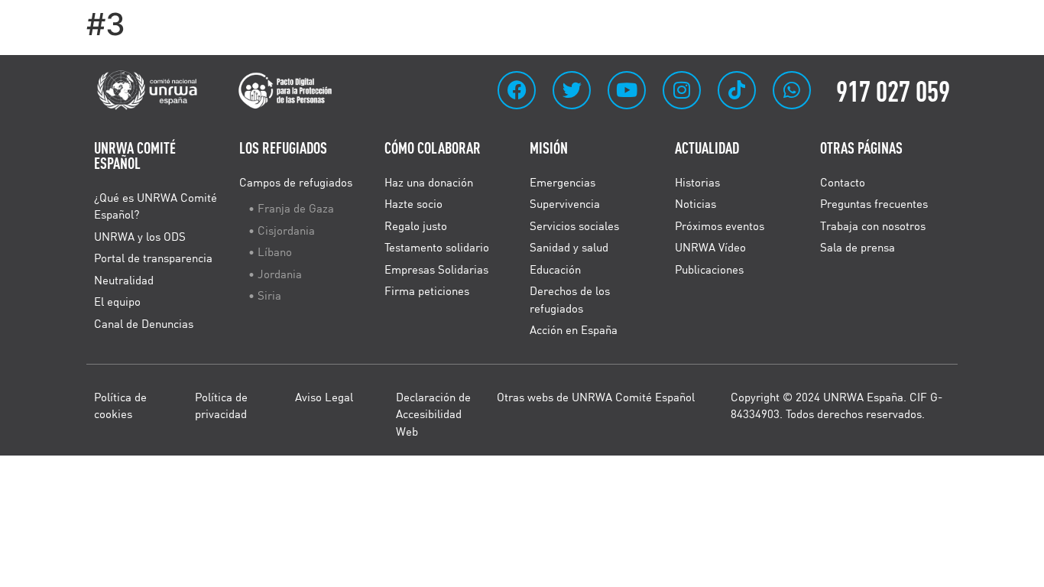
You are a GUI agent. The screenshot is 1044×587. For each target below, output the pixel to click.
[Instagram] (682, 90)
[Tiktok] (737, 90)
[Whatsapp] (792, 90)
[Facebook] (517, 90)
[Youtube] (627, 90)
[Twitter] (572, 90)
